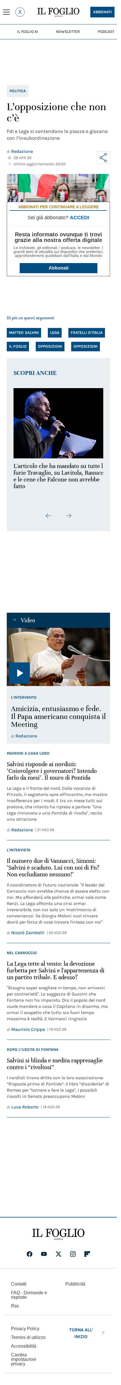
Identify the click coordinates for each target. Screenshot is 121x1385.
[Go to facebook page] (29, 1250)
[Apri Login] (20, 12)
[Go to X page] (58, 1250)
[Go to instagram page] (73, 1250)
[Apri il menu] (6, 12)
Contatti (18, 1280)
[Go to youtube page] (44, 1250)
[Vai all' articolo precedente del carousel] (48, 512)
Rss (15, 1302)
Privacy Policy (25, 1325)
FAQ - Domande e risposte (29, 1291)
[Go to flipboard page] (87, 1250)
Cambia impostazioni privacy (23, 1356)
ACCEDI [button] (79, 217)
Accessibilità (23, 1342)
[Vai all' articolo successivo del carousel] (68, 512)
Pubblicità (75, 1280)
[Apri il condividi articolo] (103, 157)
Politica (18, 91)
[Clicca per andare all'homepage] (58, 1231)
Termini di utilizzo (28, 1334)
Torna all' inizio (81, 1330)
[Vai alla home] (58, 12)
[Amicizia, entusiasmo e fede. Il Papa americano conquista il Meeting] (58, 654)
